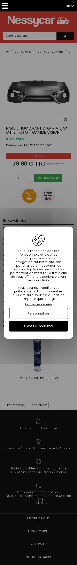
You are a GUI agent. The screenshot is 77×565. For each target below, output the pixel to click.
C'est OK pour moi (38, 326)
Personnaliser (38, 313)
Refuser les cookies (38, 304)
